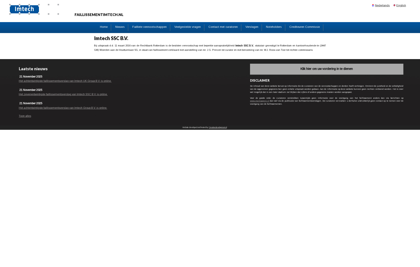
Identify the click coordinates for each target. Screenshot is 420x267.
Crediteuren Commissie (304, 26)
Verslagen (251, 26)
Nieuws (120, 26)
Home (104, 26)
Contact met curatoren (223, 26)
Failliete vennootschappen (149, 26)
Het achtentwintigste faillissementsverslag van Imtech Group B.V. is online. (63, 107)
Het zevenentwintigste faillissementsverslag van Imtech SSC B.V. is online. (63, 94)
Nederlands (382, 5)
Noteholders (274, 26)
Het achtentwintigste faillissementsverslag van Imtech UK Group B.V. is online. (65, 81)
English (401, 5)
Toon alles (25, 116)
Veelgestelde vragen (187, 26)
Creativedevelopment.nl (218, 127)
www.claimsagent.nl (259, 101)
